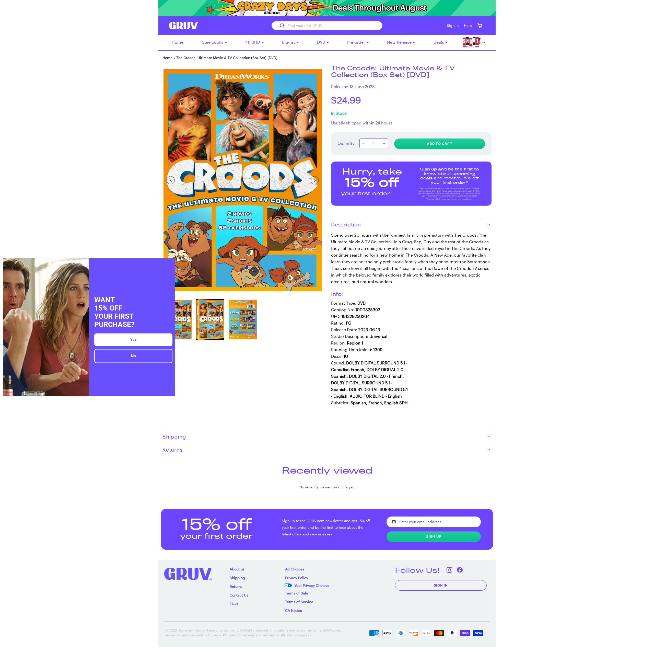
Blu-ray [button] (289, 42)
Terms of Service (299, 602)
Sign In (441, 585)
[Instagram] (449, 570)
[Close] (169, 264)
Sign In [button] (453, 25)
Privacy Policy (296, 578)
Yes (133, 340)
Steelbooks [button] (213, 42)
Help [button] (468, 25)
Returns (236, 586)
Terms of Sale (296, 593)
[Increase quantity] (384, 144)
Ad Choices (294, 569)
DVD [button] (321, 42)
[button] (479, 25)
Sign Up (433, 536)
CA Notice (293, 610)
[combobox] (327, 25)
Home (177, 42)
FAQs (234, 604)
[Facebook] (460, 570)
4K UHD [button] (253, 42)
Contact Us (239, 595)
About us (237, 569)
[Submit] (282, 25)
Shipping (237, 578)
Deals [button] (439, 42)
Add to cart (439, 144)
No (133, 356)
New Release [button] (400, 42)
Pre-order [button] (356, 42)
